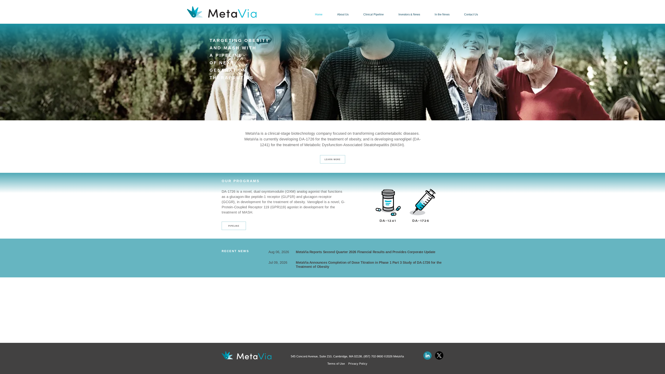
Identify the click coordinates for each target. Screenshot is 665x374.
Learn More (333, 159)
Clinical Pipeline (373, 14)
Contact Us (471, 14)
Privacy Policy (357, 363)
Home (318, 14)
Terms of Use (336, 363)
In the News (442, 14)
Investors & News (409, 14)
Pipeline (233, 226)
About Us (343, 14)
